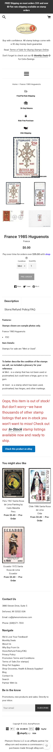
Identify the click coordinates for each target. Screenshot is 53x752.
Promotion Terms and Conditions (18, 658)
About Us (6, 644)
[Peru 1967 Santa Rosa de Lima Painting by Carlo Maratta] (13, 483)
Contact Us (7, 675)
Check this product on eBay (18, 449)
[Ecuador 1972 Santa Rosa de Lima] (13, 545)
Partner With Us (9, 683)
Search (5, 679)
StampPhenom (34, 724)
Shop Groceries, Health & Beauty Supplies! (22, 668)
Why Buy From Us (10, 647)
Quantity (32, 261)
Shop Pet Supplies (11, 665)
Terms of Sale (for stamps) (15, 661)
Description (11, 301)
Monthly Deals (9, 640)
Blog (4, 672)
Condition (22, 261)
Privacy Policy (8, 654)
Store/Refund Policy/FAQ (19, 309)
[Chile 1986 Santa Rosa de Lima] (40, 485)
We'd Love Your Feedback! (15, 637)
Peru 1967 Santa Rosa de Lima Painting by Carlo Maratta (13, 504)
